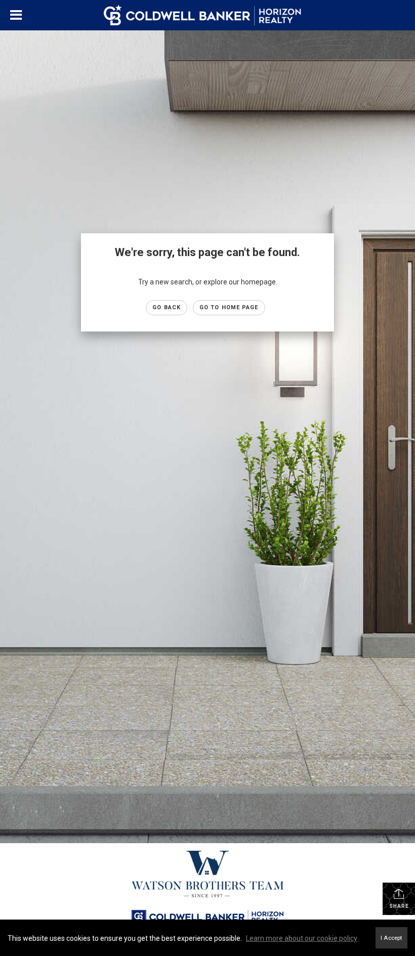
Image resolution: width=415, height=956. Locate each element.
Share (399, 906)
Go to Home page (229, 307)
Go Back (166, 307)
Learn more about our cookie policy (301, 938)
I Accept (391, 937)
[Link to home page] (207, 15)
